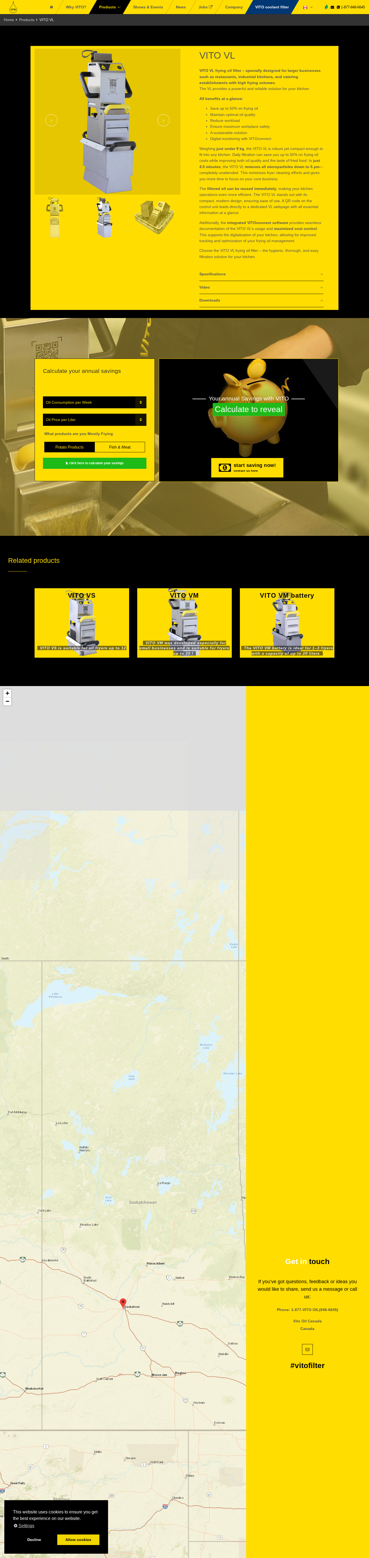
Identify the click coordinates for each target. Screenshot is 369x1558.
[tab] (261, 274)
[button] (123, 1304)
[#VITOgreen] (326, 7)
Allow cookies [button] (78, 1539)
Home (9, 20)
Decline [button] (34, 1539)
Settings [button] (26, 1525)
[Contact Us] (332, 7)
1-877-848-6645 (352, 7)
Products (26, 20)
